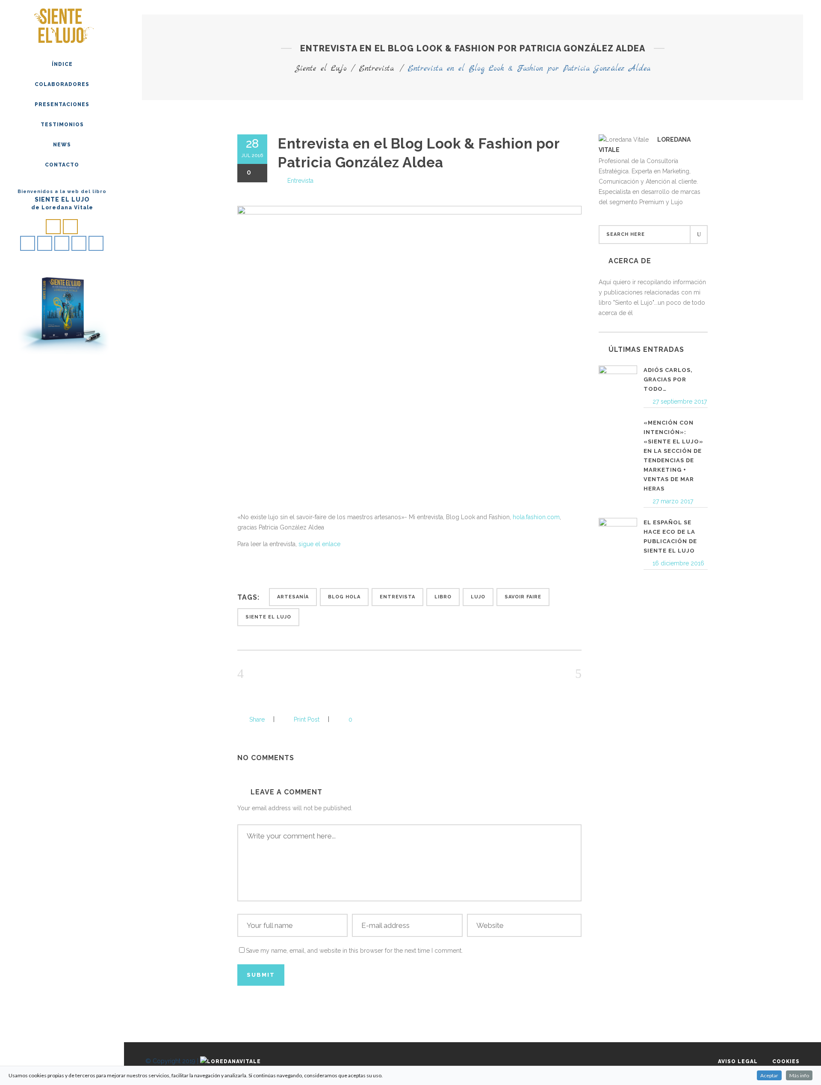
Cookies (786, 1061)
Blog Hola (344, 597)
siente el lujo (268, 617)
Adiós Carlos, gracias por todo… (668, 379)
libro (443, 597)
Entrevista (376, 68)
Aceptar (769, 1075)
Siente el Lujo (321, 68)
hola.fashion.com (536, 517)
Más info (799, 1075)
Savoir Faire (523, 597)
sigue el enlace (319, 544)
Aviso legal (738, 1061)
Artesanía (293, 597)
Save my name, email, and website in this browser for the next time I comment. (354, 950)
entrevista (397, 597)
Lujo (478, 597)
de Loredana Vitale (62, 208)
